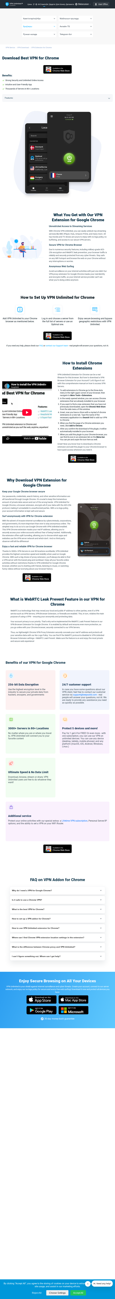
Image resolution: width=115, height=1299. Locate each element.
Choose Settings (57, 1293)
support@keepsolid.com (85, 694)
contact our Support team (57, 346)
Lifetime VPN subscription (75, 820)
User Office (103, 4)
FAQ (41, 346)
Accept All (78, 1293)
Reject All (37, 1293)
